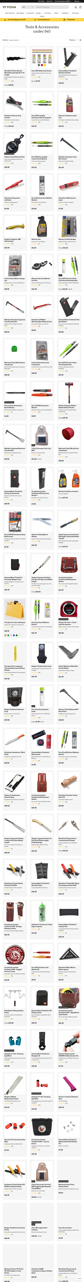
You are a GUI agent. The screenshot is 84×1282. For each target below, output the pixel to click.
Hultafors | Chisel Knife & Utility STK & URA (13, 884)
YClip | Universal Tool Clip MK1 (41, 449)
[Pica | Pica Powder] (69, 1215)
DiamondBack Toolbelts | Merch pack (40, 753)
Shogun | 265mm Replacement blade (11, 1098)
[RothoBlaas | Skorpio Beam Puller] (14, 997)
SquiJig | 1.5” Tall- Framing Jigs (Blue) (13, 1055)
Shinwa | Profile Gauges (67, 239)
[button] (80, 7)
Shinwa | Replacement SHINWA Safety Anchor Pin (68, 1055)
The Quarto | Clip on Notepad (14, 622)
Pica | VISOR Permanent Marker (40, 406)
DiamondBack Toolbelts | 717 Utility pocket (42, 1011)
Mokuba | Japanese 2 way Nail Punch (68, 158)
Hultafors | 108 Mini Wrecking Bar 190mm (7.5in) (42, 320)
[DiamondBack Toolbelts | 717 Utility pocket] (42, 997)
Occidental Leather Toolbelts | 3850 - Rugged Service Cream (13, 969)
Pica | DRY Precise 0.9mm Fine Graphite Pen (67, 363)
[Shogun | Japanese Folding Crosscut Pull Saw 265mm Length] (14, 825)
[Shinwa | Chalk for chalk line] (69, 103)
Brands (38, 13)
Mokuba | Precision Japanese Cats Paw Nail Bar (14, 320)
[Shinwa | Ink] (42, 226)
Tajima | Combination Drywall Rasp (12, 796)
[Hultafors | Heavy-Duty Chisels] (14, 103)
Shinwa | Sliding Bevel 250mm (40, 535)
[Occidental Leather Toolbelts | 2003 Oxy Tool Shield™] (42, 478)
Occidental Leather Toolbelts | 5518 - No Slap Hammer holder (13, 926)
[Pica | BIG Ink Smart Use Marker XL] (42, 954)
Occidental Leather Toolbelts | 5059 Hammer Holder (67, 579)
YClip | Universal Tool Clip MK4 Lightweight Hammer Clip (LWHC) (41, 1186)
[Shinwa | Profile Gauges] (69, 226)
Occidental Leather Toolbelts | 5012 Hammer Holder (40, 797)
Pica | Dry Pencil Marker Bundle (40, 623)
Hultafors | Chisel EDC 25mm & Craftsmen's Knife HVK (69, 884)
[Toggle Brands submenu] (42, 13)
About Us (49, 1)
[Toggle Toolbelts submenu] (69, 13)
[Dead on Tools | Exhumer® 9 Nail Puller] (69, 696)
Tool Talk (41, 1)
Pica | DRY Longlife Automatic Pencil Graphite (41, 116)
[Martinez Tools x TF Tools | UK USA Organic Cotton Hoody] (14, 1256)
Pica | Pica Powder (65, 1228)
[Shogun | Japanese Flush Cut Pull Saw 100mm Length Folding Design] (42, 825)
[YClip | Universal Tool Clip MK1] (42, 435)
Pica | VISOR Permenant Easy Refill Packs (14, 535)
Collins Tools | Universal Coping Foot (40, 363)
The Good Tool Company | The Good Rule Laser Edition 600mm (14, 668)
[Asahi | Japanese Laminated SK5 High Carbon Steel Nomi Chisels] (69, 521)
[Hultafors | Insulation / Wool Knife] (14, 739)
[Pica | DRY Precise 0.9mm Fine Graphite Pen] (69, 349)
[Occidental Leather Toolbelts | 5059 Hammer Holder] (69, 564)
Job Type (47, 13)
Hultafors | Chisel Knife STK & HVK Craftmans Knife (14, 1185)
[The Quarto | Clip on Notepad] (14, 609)
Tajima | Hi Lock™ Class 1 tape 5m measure (68, 623)
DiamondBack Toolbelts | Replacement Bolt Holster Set (68, 1141)
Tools (56, 13)
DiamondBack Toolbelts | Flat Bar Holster (69, 320)
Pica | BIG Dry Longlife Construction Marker (39, 158)
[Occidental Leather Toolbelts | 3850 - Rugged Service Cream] (14, 954)
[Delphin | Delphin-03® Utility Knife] (14, 226)
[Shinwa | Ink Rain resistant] (69, 478)
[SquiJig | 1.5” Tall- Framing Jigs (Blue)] (14, 1041)
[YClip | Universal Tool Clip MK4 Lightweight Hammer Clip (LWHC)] (42, 1171)
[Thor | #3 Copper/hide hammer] (42, 1215)
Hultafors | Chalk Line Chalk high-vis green (42, 925)
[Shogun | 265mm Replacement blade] (14, 1084)
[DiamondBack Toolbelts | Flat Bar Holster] (69, 307)
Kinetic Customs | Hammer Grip (68, 1098)
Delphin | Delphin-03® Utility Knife (12, 240)
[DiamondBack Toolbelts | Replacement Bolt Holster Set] (69, 1127)
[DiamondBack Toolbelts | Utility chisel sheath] (14, 478)
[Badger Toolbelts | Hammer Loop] (14, 696)
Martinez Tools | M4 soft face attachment (14, 363)
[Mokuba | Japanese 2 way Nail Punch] (69, 144)
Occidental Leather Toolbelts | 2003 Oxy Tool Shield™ (40, 493)
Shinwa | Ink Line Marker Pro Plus (41, 279)
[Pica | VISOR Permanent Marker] (42, 392)
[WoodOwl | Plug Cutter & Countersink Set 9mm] (69, 1256)
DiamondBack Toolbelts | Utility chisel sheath (13, 492)
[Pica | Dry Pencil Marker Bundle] (42, 609)
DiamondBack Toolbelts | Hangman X (40, 1055)
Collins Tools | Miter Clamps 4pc (14, 279)
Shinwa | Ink (36, 239)
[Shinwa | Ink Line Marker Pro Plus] (42, 265)
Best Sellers (20, 13)
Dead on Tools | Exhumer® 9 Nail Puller (68, 710)
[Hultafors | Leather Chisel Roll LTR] (69, 782)
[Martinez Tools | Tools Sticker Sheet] (69, 1171)
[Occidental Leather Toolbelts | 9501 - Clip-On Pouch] (42, 1127)
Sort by (5, 40)
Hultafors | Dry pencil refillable (12, 199)
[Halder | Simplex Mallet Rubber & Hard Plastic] (69, 392)
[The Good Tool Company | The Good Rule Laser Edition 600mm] (14, 653)
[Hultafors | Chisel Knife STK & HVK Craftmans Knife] (14, 1171)
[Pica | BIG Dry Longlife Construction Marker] (42, 144)
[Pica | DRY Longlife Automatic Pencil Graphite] (42, 103)
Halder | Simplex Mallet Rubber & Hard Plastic (67, 406)
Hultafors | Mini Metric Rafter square (67, 968)
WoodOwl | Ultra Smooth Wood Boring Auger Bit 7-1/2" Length (14, 73)
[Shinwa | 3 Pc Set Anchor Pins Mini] (14, 1127)
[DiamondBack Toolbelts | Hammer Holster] (69, 58)
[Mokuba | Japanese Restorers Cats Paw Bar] (14, 435)
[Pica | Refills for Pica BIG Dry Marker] (42, 185)
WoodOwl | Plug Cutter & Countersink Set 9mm (67, 1270)
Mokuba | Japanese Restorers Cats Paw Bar (14, 449)
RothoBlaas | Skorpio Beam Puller (14, 1011)
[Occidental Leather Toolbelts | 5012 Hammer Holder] (42, 782)
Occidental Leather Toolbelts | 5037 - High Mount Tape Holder (69, 1012)
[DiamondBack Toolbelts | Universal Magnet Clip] (14, 564)
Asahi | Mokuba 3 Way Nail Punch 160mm (68, 667)
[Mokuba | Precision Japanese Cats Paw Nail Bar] (14, 307)
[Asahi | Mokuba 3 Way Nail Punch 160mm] (69, 653)
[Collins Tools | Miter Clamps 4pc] (14, 265)
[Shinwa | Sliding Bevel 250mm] (42, 521)
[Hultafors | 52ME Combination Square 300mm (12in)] (42, 1256)
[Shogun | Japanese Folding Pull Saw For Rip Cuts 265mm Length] (42, 564)
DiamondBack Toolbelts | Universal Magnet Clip (13, 578)
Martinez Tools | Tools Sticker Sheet (66, 1185)
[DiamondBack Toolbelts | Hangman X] (42, 1041)
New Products (10, 13)
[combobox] (45, 7)
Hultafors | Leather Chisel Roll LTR (68, 796)
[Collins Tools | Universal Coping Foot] (42, 349)
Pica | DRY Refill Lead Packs (41, 71)
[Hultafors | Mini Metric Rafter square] (69, 954)
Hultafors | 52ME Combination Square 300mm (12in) (42, 1271)
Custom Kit (30, 13)
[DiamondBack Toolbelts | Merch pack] (42, 739)
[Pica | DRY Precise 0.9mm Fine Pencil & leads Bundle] (69, 265)
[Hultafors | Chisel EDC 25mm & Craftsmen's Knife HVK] (69, 870)
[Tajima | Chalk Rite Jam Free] (14, 144)
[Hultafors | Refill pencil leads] (69, 185)
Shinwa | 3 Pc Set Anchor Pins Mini (14, 1140)
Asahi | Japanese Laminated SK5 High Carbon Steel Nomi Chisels (69, 536)
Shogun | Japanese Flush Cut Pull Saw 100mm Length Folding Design (42, 840)
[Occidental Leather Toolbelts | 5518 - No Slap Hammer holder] (14, 911)
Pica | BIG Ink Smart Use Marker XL (40, 968)
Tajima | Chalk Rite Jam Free (14, 157)
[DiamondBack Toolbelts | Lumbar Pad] (69, 911)
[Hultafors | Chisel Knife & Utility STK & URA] (14, 870)
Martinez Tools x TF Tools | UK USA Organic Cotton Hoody (13, 1271)
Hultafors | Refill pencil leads (67, 199)
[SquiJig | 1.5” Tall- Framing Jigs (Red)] (42, 1084)
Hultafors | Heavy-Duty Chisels (12, 116)
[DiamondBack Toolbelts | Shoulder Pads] (42, 870)
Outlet (42, 16)
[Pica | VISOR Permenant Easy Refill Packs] (14, 521)
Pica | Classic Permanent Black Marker (13, 406)
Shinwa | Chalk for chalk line (68, 116)
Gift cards (75, 13)
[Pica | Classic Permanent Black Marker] (14, 392)
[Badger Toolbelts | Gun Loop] (42, 653)
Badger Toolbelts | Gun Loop (41, 666)
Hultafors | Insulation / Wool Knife (14, 753)
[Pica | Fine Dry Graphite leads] (42, 696)
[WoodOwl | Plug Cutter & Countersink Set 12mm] (69, 825)
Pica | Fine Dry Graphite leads (40, 710)
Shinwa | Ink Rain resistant (68, 491)
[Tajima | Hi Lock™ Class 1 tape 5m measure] (69, 609)
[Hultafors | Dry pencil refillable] (14, 185)
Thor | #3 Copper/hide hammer (39, 1229)
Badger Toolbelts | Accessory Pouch (14, 1229)
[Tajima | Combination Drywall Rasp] (14, 782)
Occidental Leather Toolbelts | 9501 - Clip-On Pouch (40, 1141)
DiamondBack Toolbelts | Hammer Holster (67, 72)
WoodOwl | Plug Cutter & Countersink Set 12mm (67, 839)
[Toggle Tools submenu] (59, 13)
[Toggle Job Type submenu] (52, 13)
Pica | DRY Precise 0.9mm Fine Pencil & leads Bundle (68, 279)
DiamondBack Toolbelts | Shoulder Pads (40, 884)
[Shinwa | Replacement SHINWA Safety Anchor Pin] (69, 1041)
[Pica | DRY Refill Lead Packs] (42, 58)
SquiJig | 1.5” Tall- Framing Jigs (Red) (41, 1098)
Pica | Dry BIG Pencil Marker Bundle (69, 753)
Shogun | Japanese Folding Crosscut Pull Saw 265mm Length (13, 840)
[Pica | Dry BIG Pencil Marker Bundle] (69, 739)
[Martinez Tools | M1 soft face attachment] (69, 435)
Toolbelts (65, 13)
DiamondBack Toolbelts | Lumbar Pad (67, 925)
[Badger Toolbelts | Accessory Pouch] (14, 1215)
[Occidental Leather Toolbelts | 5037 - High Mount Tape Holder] (69, 997)
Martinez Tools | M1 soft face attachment (69, 449)
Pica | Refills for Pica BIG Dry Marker (42, 199)
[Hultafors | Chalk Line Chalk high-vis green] (42, 911)
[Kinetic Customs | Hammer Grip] (69, 1084)
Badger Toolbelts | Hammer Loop (14, 710)
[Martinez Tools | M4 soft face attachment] (14, 349)
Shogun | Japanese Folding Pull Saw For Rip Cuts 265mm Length (42, 579)
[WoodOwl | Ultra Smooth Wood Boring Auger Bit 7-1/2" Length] (14, 58)
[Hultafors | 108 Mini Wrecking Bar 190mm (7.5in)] (42, 307)
